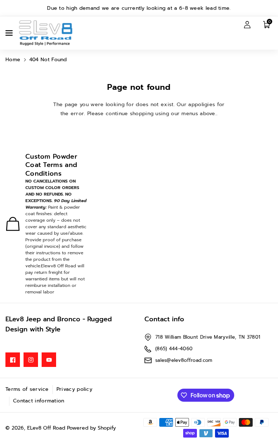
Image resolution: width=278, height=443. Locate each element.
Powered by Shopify (91, 428)
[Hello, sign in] (247, 24)
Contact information (38, 401)
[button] (9, 33)
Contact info (164, 319)
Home (12, 59)
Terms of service (27, 389)
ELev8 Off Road (47, 428)
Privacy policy (74, 389)
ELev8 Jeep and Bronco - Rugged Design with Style (58, 324)
